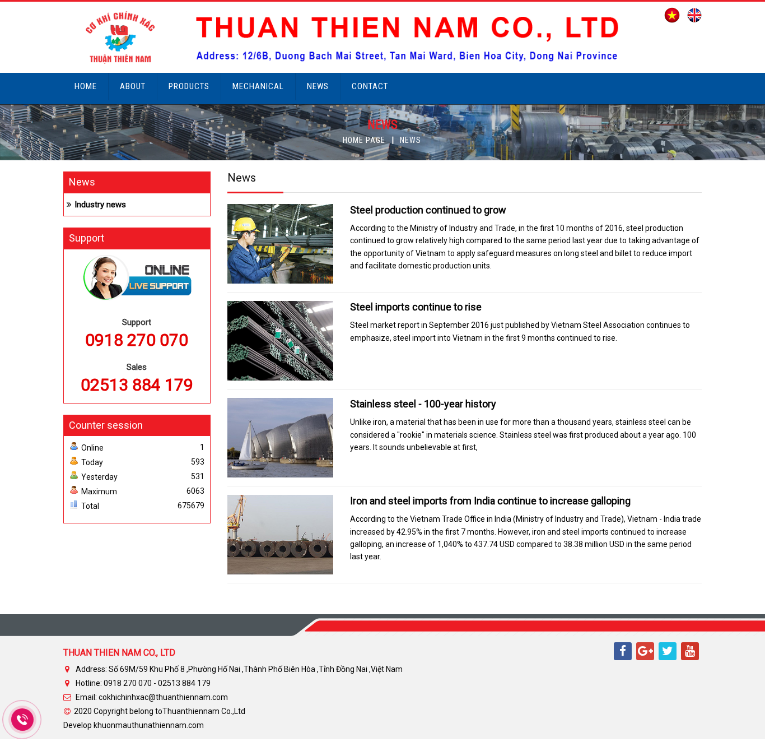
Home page (364, 140)
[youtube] (690, 651)
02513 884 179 (137, 385)
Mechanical (258, 86)
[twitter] (668, 651)
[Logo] (355, 36)
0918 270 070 (136, 340)
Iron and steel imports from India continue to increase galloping (490, 501)
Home (85, 86)
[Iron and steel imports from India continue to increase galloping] (280, 534)
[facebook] (623, 651)
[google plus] (645, 651)
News (318, 86)
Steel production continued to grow (428, 210)
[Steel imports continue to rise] (280, 340)
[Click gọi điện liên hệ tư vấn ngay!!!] (23, 719)
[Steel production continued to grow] (280, 243)
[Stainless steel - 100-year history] (280, 437)
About (133, 86)
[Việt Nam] (669, 14)
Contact (370, 86)
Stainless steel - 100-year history (423, 404)
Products (189, 86)
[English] (692, 14)
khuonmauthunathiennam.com (149, 725)
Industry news (100, 205)
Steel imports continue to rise (416, 307)
